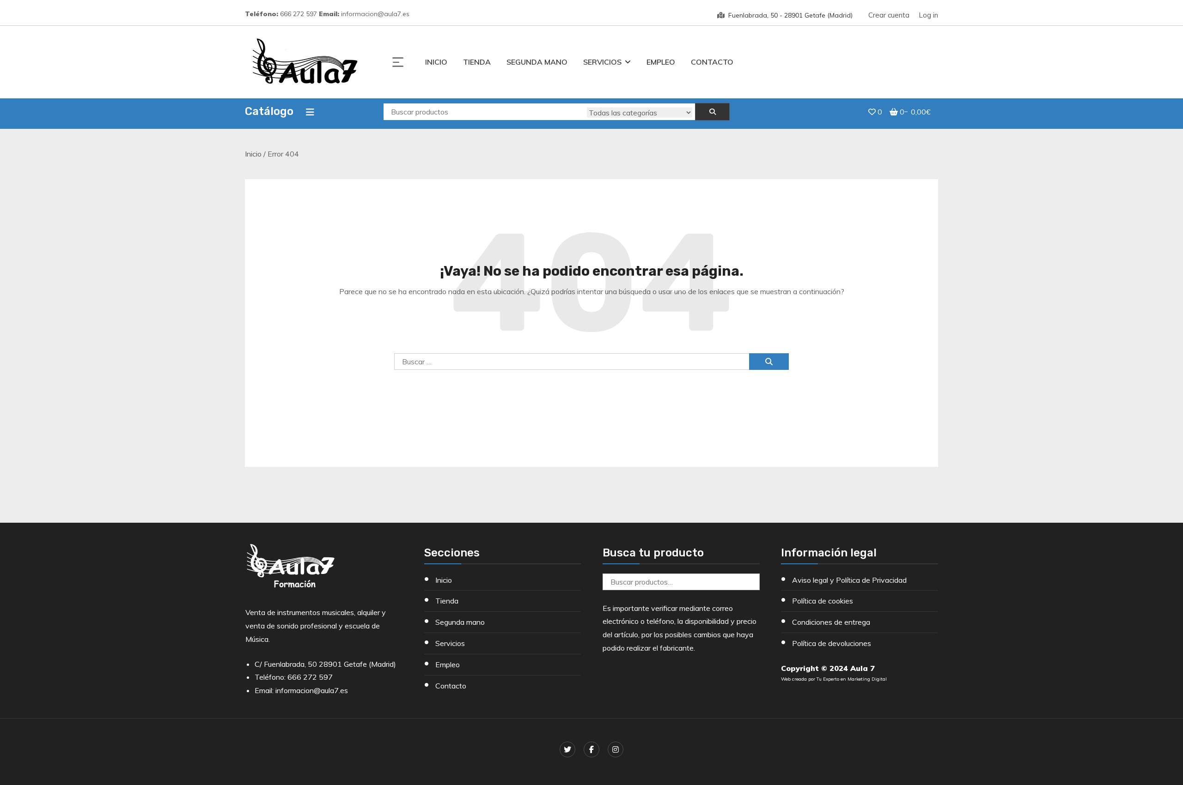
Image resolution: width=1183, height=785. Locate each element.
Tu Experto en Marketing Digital (852, 679)
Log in (928, 15)
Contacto (712, 61)
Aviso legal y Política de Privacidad (849, 580)
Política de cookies (822, 600)
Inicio (436, 61)
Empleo (660, 61)
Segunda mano (536, 61)
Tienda (477, 61)
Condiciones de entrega (831, 622)
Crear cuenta (888, 15)
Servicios (602, 61)
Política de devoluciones (831, 643)
